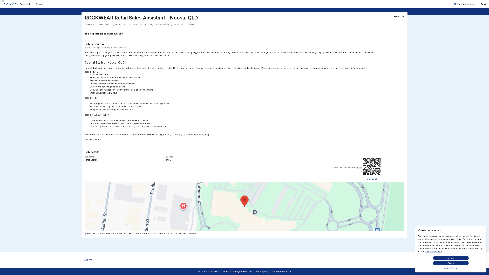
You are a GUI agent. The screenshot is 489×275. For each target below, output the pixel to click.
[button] (244, 206)
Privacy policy (262, 271)
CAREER (88, 260)
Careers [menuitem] (39, 4)
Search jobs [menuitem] (25, 4)
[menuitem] (9, 4)
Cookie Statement (433, 251)
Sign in (483, 4)
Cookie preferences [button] (281, 271)
